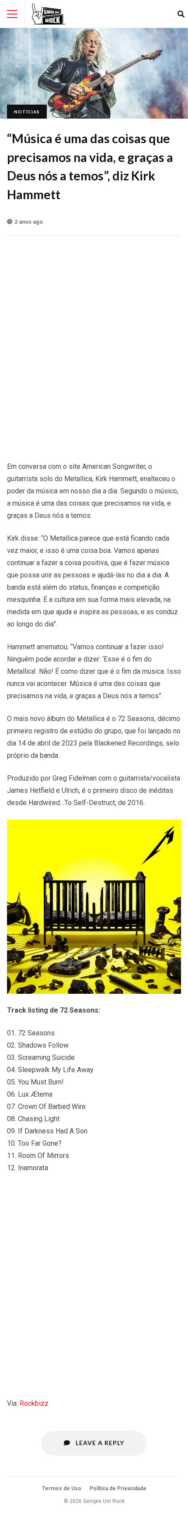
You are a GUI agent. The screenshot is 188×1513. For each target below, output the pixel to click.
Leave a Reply (99, 1442)
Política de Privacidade (118, 1488)
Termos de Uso (61, 1488)
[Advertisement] (94, 344)
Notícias (27, 111)
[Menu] (12, 14)
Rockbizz (34, 1403)
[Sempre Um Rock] (49, 14)
